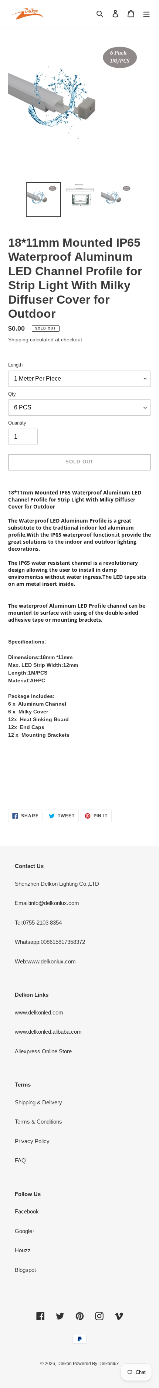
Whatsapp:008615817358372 (50, 942)
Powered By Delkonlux (96, 1363)
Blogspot (25, 1270)
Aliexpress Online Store (43, 1051)
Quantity (17, 423)
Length (15, 365)
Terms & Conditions (38, 1121)
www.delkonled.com (39, 1012)
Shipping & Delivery (38, 1102)
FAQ (20, 1160)
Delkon (65, 1363)
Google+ (25, 1231)
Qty (12, 394)
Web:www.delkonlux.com (45, 961)
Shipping (18, 339)
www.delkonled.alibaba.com (48, 1032)
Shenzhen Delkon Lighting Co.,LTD (57, 884)
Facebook (27, 1211)
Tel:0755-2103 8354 (38, 922)
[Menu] (146, 13)
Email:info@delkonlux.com (47, 903)
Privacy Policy (32, 1141)
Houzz (23, 1250)
